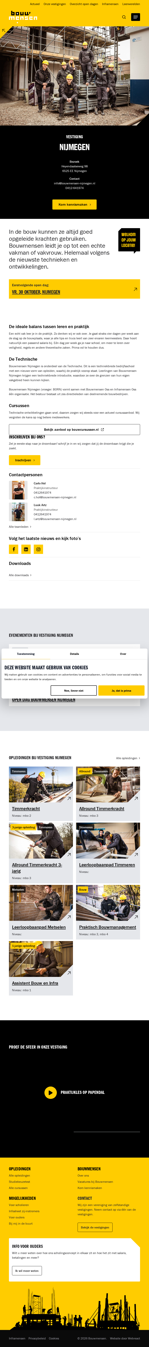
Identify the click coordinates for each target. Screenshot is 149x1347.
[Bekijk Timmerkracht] (41, 794)
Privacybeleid (37, 1338)
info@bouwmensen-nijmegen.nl (74, 183)
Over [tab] (123, 653)
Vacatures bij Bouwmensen (95, 1182)
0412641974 (42, 492)
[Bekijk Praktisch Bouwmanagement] (108, 912)
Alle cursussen (18, 1188)
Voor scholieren (19, 1205)
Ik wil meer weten (27, 1271)
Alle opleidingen (19, 1175)
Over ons (83, 1175)
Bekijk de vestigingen (95, 1227)
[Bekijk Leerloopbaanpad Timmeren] (108, 853)
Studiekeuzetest (19, 1182)
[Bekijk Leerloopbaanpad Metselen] (41, 912)
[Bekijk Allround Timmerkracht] (108, 794)
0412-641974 (74, 188)
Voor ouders (16, 1217)
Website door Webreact (125, 1338)
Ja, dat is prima (121, 690)
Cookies (54, 1338)
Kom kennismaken (90, 1188)
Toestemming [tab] (26, 653)
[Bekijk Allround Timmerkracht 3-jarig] (41, 853)
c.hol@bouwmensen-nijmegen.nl (55, 497)
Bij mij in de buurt (21, 1223)
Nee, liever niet (73, 690)
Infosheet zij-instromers (24, 1211)
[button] (135, 17)
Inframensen (17, 1338)
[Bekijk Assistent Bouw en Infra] (41, 968)
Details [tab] (74, 653)
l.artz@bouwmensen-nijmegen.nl (55, 519)
